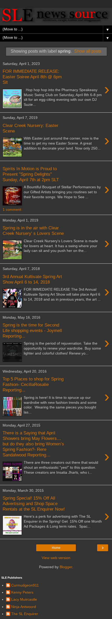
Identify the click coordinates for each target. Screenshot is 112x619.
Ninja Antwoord (23, 607)
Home (56, 548)
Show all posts (87, 51)
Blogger (66, 567)
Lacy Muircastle (24, 599)
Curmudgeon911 (25, 585)
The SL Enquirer (24, 614)
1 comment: (12, 209)
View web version (56, 558)
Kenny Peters (22, 592)
